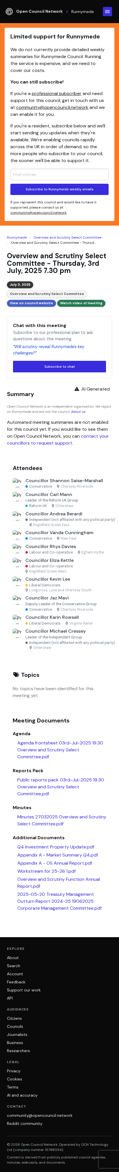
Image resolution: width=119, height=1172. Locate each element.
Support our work (24, 990)
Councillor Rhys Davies (50, 546)
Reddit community (24, 1123)
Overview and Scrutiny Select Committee (67, 237)
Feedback (16, 982)
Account (15, 973)
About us (78, 411)
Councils (15, 1026)
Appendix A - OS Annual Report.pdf (54, 863)
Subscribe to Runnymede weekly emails (60, 189)
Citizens (14, 1018)
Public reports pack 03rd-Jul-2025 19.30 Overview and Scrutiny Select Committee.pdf (60, 787)
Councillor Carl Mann (48, 494)
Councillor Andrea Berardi (53, 514)
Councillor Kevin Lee (47, 579)
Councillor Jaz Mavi (47, 598)
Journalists (17, 1034)
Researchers (18, 1050)
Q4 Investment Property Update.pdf (55, 847)
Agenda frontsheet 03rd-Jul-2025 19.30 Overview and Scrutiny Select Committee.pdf (60, 750)
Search (13, 965)
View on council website (31, 303)
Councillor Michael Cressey (55, 631)
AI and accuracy (22, 1095)
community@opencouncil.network (52, 107)
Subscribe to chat (59, 366)
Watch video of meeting (81, 303)
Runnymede (17, 237)
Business (15, 1042)
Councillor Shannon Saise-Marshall (64, 481)
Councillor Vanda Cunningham (59, 533)
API (10, 998)
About (13, 957)
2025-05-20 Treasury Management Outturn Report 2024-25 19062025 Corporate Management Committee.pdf (59, 901)
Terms (12, 1087)
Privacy (14, 1070)
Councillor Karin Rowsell (52, 617)
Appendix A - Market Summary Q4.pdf (57, 855)
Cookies (14, 1079)
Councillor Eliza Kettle (49, 560)
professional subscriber (56, 93)
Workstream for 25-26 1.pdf (46, 871)
